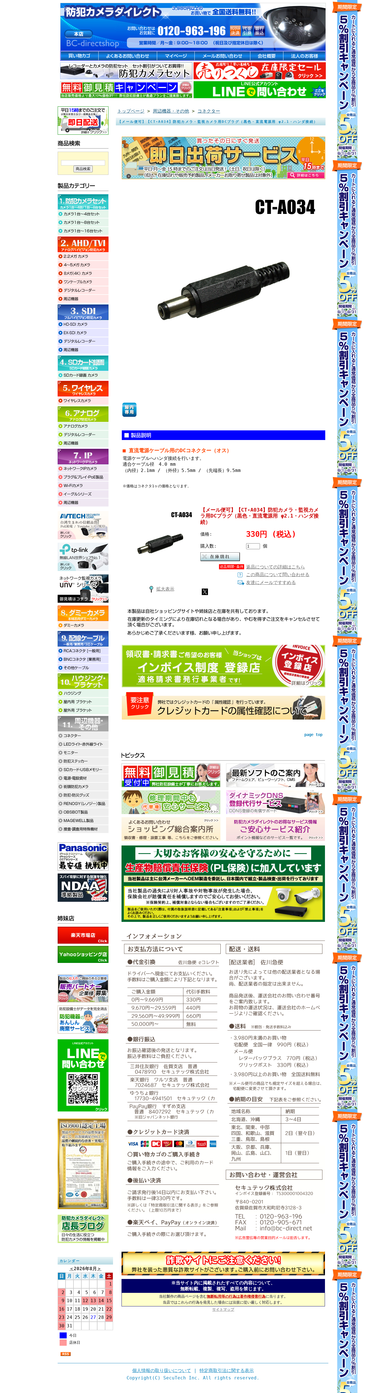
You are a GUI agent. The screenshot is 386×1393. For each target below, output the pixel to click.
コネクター (209, 111)
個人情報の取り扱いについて (161, 1370)
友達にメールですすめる (271, 582)
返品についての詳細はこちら (275, 567)
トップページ (130, 111)
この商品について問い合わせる (277, 574)
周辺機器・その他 (171, 111)
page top (313, 734)
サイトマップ (223, 1309)
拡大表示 (165, 589)
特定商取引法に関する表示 (226, 1370)
